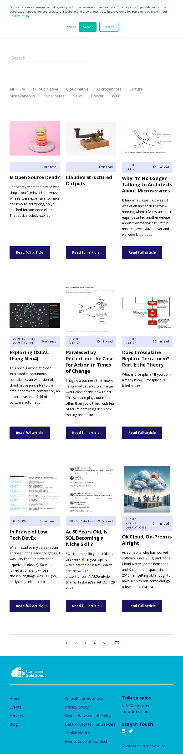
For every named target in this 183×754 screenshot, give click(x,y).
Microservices (109, 89)
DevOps (19, 521)
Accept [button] (87, 27)
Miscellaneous (22, 96)
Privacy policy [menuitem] (77, 707)
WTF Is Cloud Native (40, 89)
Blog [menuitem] (14, 724)
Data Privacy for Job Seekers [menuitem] (90, 724)
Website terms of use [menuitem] (84, 698)
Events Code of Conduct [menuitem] (86, 741)
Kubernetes (53, 96)
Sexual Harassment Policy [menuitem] (88, 715)
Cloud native (77, 89)
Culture (136, 89)
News (77, 96)
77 (117, 642)
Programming (79, 521)
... (112, 642)
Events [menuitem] (15, 707)
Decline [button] (108, 27)
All (12, 89)
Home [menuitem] (15, 698)
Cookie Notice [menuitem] (77, 732)
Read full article (29, 252)
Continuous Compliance (23, 341)
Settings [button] (70, 27)
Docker (97, 96)
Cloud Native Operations (136, 523)
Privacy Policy (19, 16)
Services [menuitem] (17, 715)
